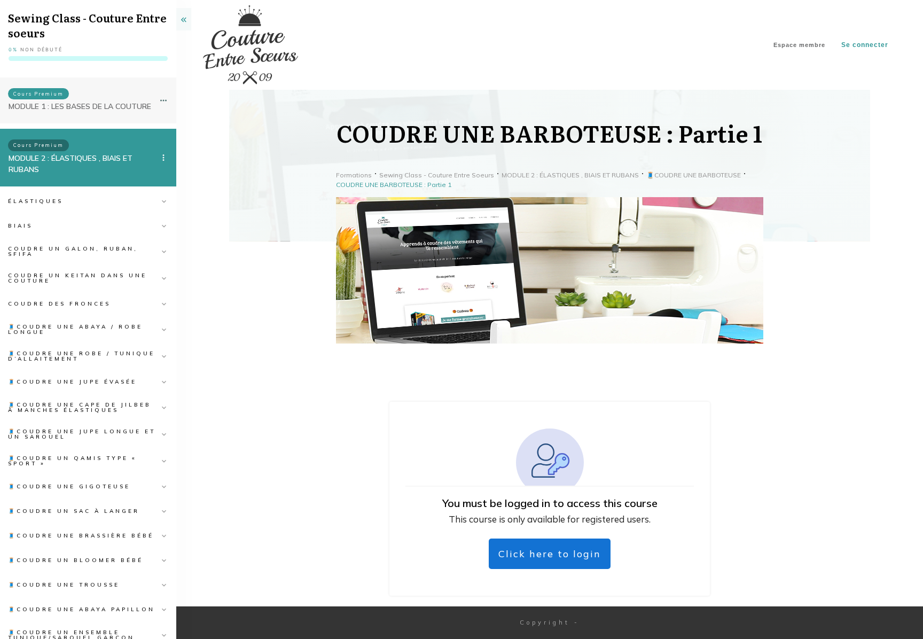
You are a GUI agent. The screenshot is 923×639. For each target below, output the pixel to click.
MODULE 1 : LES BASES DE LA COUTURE (80, 106)
